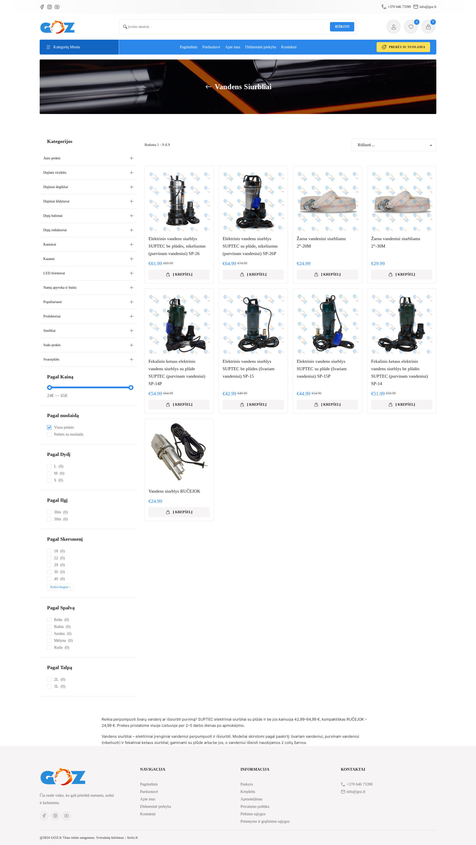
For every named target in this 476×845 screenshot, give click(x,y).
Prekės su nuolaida (407, 47)
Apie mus (232, 47)
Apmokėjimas (251, 799)
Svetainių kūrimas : (111, 838)
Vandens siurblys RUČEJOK (174, 491)
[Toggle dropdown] (48, 47)
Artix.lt (132, 838)
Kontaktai (289, 47)
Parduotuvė (211, 47)
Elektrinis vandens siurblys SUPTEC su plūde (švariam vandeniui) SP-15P (322, 369)
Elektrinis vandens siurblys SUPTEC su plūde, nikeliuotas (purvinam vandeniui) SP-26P (250, 246)
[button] (88, 158)
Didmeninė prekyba (260, 47)
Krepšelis (247, 791)
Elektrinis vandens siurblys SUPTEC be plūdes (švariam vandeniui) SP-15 (248, 369)
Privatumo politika (254, 806)
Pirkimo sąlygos (253, 814)
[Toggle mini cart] (428, 26)
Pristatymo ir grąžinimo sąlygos (265, 821)
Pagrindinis (188, 47)
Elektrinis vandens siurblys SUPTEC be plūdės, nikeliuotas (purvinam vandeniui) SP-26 (177, 246)
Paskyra (246, 784)
